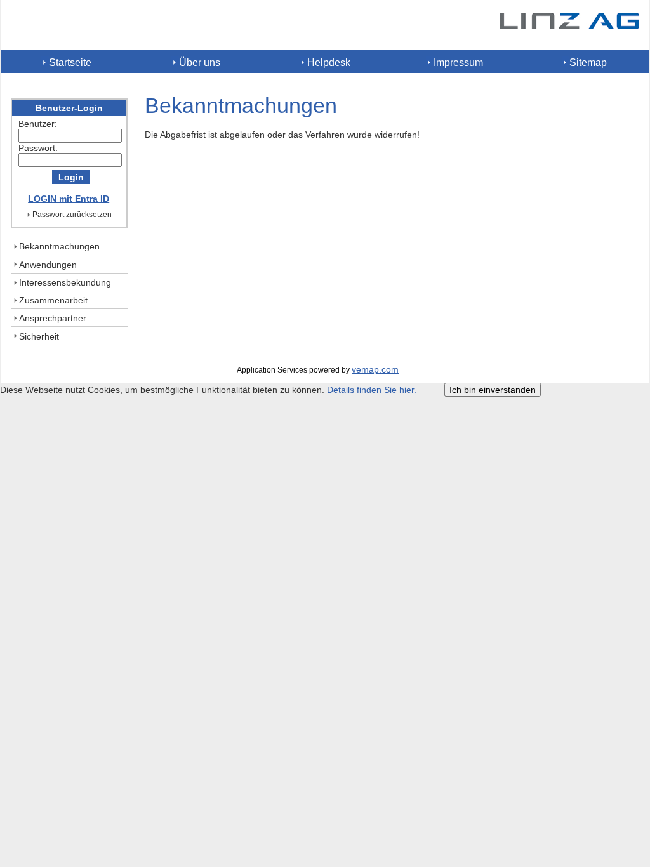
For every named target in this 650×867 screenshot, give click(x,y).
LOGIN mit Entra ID (68, 199)
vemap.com (375, 369)
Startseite (70, 62)
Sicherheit (39, 336)
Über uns (199, 62)
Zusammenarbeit (53, 300)
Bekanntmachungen (59, 246)
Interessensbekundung (65, 282)
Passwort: (38, 148)
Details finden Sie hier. (373, 390)
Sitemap (588, 62)
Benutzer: (37, 124)
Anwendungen (48, 265)
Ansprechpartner (52, 318)
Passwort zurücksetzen (72, 214)
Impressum (458, 62)
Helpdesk (328, 62)
